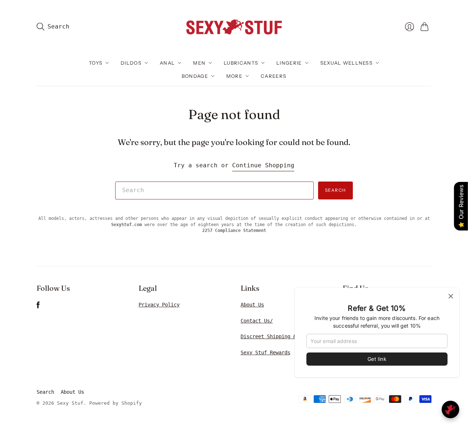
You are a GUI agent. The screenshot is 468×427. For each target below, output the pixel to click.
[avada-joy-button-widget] (450, 409)
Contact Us (255, 321)
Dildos (131, 63)
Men (199, 63)
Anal (167, 63)
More (234, 76)
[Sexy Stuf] (234, 26)
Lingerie (289, 63)
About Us (252, 305)
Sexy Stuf (70, 403)
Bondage (195, 76)
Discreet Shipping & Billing (280, 336)
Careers (273, 76)
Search (335, 190)
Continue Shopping (263, 165)
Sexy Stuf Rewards (265, 352)
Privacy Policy (159, 305)
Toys (95, 63)
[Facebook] (38, 306)
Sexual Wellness (346, 63)
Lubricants (241, 63)
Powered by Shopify (115, 403)
